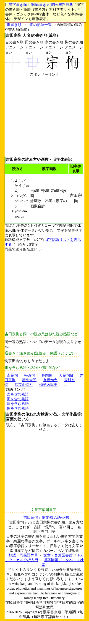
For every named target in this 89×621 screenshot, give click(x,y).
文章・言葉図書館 (58, 555)
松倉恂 (29, 375)
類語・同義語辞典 (23, 555)
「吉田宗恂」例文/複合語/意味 (44, 517)
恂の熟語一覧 (41, 25)
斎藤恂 (12, 375)
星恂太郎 (29, 380)
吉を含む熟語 (18, 394)
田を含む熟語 (18, 399)
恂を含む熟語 (18, 408)
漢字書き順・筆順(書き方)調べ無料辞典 (41, 5)
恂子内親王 (48, 385)
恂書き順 (14, 25)
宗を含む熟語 (18, 404)
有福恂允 (50, 380)
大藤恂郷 (66, 375)
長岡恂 (47, 375)
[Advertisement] (44, 116)
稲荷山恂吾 (24, 385)
